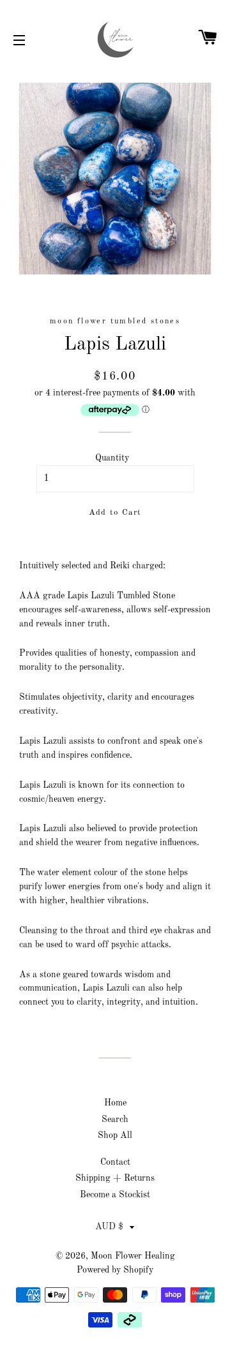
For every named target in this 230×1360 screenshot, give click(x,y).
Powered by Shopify (115, 1270)
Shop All (115, 1135)
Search (115, 1119)
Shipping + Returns (115, 1178)
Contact (115, 1162)
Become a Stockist (115, 1194)
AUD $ (109, 1226)
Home (115, 1102)
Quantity (112, 458)
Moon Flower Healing (133, 1256)
